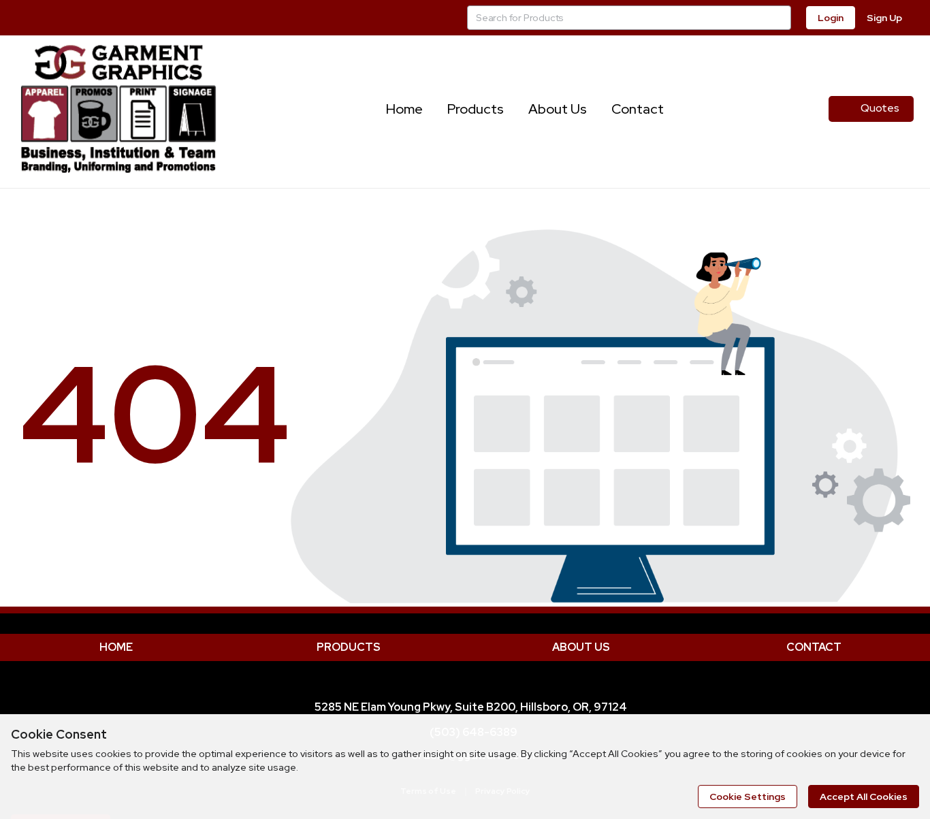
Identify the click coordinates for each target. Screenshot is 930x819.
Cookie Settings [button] (747, 796)
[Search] (778, 17)
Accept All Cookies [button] (864, 796)
